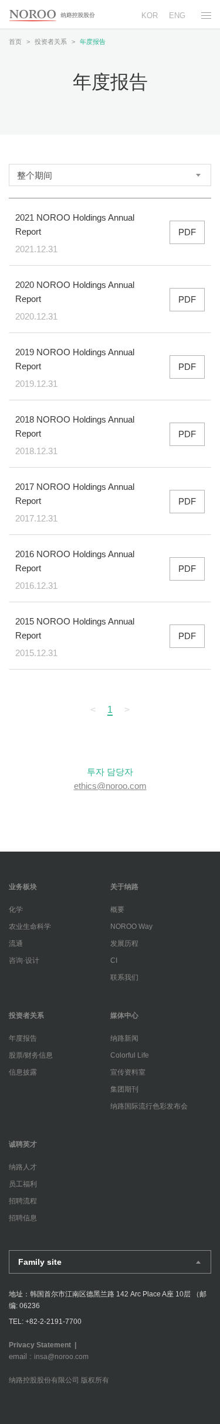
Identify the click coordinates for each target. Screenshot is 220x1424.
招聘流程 (23, 1201)
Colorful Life (129, 1055)
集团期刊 (124, 1089)
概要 (117, 909)
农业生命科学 (30, 926)
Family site (40, 1262)
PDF (187, 232)
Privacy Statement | (44, 1345)
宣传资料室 (127, 1072)
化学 (16, 909)
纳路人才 (23, 1167)
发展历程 (124, 943)
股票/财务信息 (31, 1055)
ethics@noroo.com (110, 786)
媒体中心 (124, 1015)
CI (113, 960)
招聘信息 (23, 1218)
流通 (16, 943)
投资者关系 (26, 1015)
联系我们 (124, 977)
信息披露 (23, 1072)
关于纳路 (124, 887)
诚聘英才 (23, 1144)
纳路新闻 (124, 1038)
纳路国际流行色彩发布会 (149, 1106)
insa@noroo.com (61, 1357)
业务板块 (23, 887)
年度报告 (23, 1038)
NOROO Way (131, 926)
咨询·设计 (24, 960)
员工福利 (23, 1184)
